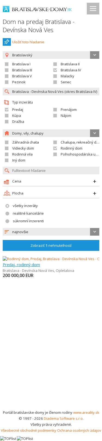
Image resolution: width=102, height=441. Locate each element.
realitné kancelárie (28, 213)
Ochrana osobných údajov (79, 430)
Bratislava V (22, 76)
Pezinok (19, 82)
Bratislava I (21, 64)
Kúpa (16, 115)
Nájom (66, 115)
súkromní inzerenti (28, 220)
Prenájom (69, 109)
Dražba (18, 121)
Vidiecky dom (23, 148)
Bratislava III (22, 70)
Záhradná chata (25, 142)
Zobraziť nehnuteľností (51, 245)
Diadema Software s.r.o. (64, 418)
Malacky (67, 76)
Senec (66, 82)
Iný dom (18, 160)
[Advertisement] (51, 356)
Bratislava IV (71, 70)
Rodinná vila (22, 154)
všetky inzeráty (25, 205)
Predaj (17, 109)
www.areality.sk (86, 412)
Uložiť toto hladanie (28, 41)
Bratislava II (70, 64)
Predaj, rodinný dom (21, 264)
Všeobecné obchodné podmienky (28, 430)
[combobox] (51, 232)
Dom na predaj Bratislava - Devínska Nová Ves (39, 25)
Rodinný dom (71, 148)
